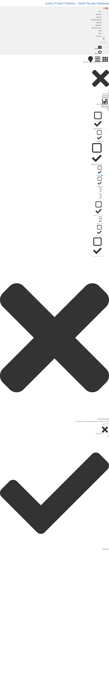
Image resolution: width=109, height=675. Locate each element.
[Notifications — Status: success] (104, 38)
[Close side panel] (108, 110)
